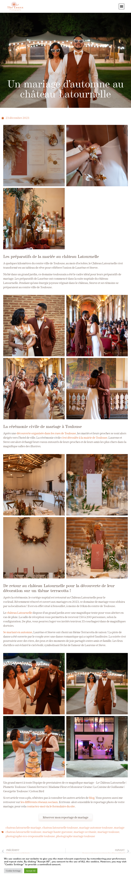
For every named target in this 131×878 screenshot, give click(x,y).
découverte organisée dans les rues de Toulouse (46, 433)
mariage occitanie (85, 832)
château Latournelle (19, 613)
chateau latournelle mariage (23, 827)
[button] (121, 6)
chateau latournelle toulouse (60, 827)
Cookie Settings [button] (13, 871)
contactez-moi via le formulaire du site (51, 806)
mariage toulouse (108, 832)
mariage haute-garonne (57, 832)
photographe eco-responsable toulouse (30, 836)
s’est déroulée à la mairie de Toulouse (84, 437)
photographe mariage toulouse (75, 836)
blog (92, 798)
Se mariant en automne (17, 632)
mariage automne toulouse (96, 827)
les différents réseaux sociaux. (39, 802)
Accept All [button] (30, 871)
